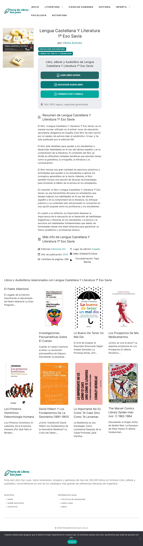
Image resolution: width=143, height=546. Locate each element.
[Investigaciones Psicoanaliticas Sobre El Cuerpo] (54, 327)
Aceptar (72, 542)
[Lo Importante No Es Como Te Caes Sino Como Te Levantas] (89, 403)
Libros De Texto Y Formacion (55, 53)
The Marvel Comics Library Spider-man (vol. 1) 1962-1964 (121, 412)
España (96, 249)
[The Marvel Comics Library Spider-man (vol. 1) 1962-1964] (124, 402)
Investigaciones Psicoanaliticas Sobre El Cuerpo (53, 337)
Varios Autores (72, 43)
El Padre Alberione (16, 289)
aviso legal (67, 503)
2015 (65, 254)
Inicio (35, 7)
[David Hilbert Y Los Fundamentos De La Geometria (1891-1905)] (54, 403)
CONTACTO (13, 507)
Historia (104, 7)
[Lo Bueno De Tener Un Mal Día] (89, 327)
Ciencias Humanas (81, 7)
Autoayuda (59, 15)
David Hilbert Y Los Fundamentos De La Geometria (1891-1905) (54, 412)
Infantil (121, 7)
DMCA (64, 507)
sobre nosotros (16, 503)
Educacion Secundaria (52, 49)
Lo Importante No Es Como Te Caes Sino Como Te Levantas (87, 412)
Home (10, 499)
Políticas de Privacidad (73, 499)
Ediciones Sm (58, 249)
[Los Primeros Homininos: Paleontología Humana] (19, 403)
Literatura (52, 7)
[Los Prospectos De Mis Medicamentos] (124, 327)
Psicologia (39, 15)
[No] (139, 538)
